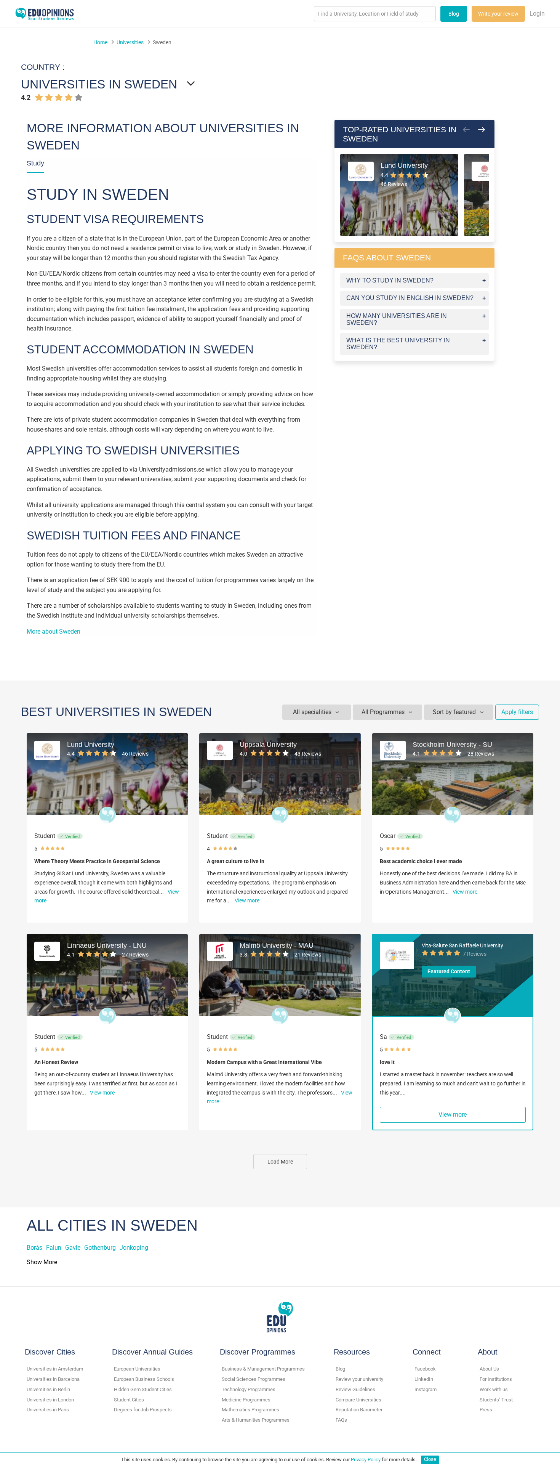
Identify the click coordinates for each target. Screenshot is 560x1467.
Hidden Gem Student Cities (143, 1389)
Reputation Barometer (359, 1409)
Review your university (359, 1379)
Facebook (425, 1369)
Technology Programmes (248, 1389)
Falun (53, 1247)
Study (35, 163)
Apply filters (517, 712)
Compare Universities (358, 1400)
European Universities (137, 1369)
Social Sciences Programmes (253, 1379)
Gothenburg (100, 1247)
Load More (280, 1162)
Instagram (425, 1389)
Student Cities (129, 1400)
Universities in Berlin (48, 1389)
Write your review (498, 14)
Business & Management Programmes (263, 1369)
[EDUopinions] (44, 13)
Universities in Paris (48, 1409)
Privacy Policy (366, 1459)
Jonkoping (134, 1247)
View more (247, 900)
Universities (130, 42)
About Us (489, 1369)
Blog (453, 14)
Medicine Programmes (246, 1400)
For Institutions (496, 1379)
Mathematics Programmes (250, 1409)
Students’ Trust (496, 1400)
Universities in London (50, 1400)
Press (486, 1409)
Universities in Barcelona (53, 1379)
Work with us (494, 1389)
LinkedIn (423, 1379)
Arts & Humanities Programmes (256, 1420)
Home (100, 42)
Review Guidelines (355, 1389)
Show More (42, 1262)
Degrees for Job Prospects (143, 1409)
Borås (34, 1247)
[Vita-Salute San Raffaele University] (397, 955)
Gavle (72, 1247)
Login (537, 13)
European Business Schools (144, 1379)
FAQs (341, 1420)
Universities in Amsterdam (55, 1369)
